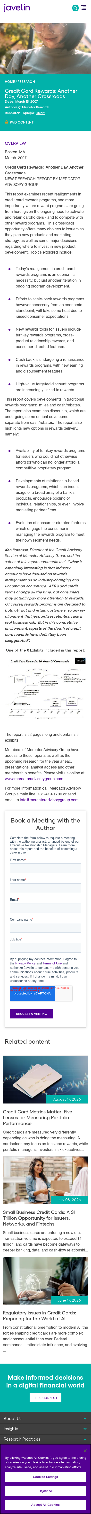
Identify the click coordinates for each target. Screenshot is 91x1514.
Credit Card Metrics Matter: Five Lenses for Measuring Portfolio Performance (37, 1117)
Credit (40, 113)
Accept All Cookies (45, 1504)
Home (10, 81)
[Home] (17, 7)
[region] (45, 1479)
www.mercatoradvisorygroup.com (34, 779)
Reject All (45, 1491)
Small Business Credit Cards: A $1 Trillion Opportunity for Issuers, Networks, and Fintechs (39, 1218)
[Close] (85, 1450)
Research (26, 81)
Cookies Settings (45, 1477)
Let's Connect (45, 1397)
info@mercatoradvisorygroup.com (49, 800)
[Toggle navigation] (83, 7)
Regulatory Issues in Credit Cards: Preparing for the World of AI (39, 1315)
